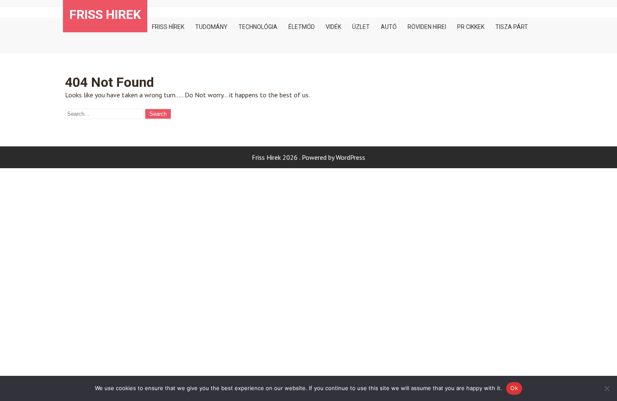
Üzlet (361, 26)
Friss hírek (168, 26)
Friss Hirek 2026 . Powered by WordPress (308, 157)
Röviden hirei (427, 26)
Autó (389, 26)
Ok (514, 388)
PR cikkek (470, 26)
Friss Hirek (105, 14)
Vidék (333, 26)
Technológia (257, 26)
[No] (606, 388)
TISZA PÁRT (511, 26)
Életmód (301, 26)
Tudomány (211, 26)
